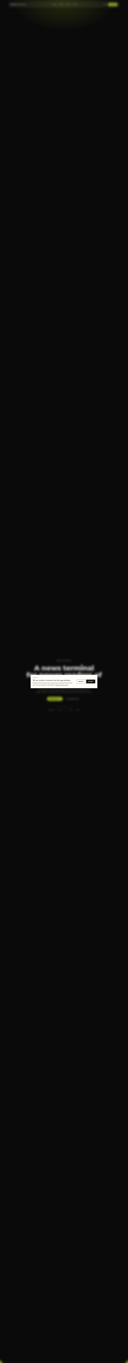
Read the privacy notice (61, 685)
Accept (90, 681)
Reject (81, 681)
